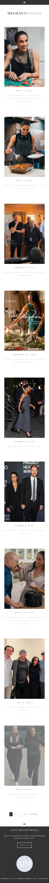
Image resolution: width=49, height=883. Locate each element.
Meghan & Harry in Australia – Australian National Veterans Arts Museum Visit (24, 98)
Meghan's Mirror (24, 13)
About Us (24, 845)
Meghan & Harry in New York (24, 446)
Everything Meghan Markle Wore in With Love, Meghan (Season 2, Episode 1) (24, 620)
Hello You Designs (40, 878)
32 (25, 814)
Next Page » (34, 814)
